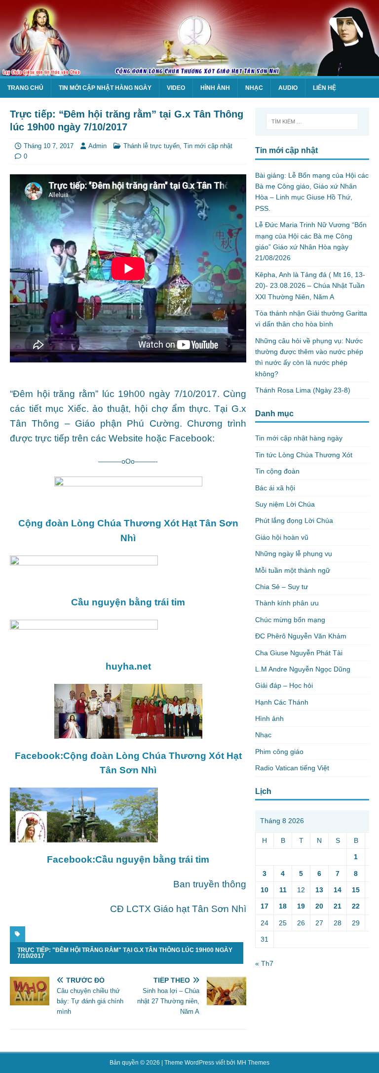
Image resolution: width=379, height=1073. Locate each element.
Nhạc (254, 87)
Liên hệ (324, 87)
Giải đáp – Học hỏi (284, 685)
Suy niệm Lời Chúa (285, 504)
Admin (97, 146)
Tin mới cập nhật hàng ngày (105, 87)
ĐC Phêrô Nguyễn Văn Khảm (300, 636)
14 (337, 890)
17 (264, 906)
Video (176, 87)
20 (319, 906)
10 (264, 890)
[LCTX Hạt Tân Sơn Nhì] (189, 70)
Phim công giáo (279, 751)
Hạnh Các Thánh (281, 702)
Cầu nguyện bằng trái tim (128, 602)
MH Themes (253, 1062)
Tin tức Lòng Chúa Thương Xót (303, 455)
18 (283, 906)
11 (283, 890)
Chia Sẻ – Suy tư (281, 587)
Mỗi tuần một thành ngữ (292, 570)
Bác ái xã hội (275, 488)
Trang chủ (25, 87)
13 (319, 890)
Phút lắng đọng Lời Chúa (294, 520)
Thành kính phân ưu (287, 603)
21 (337, 906)
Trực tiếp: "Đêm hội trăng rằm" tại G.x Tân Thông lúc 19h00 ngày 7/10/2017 (124, 953)
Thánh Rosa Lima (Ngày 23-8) (302, 390)
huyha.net (128, 666)
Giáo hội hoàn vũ (281, 537)
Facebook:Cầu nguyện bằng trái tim (128, 859)
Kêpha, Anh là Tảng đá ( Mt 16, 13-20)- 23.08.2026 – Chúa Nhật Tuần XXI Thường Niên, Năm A (310, 286)
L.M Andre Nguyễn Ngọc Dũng (302, 669)
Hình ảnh (215, 87)
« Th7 (264, 963)
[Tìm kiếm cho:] (312, 121)
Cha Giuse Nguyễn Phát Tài (298, 653)
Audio (288, 87)
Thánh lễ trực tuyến (151, 146)
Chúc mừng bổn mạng (290, 620)
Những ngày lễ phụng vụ (293, 553)
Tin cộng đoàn (277, 471)
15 (356, 890)
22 (356, 906)
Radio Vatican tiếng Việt (292, 768)
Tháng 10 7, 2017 (49, 146)
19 (301, 906)
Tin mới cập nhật (208, 146)
